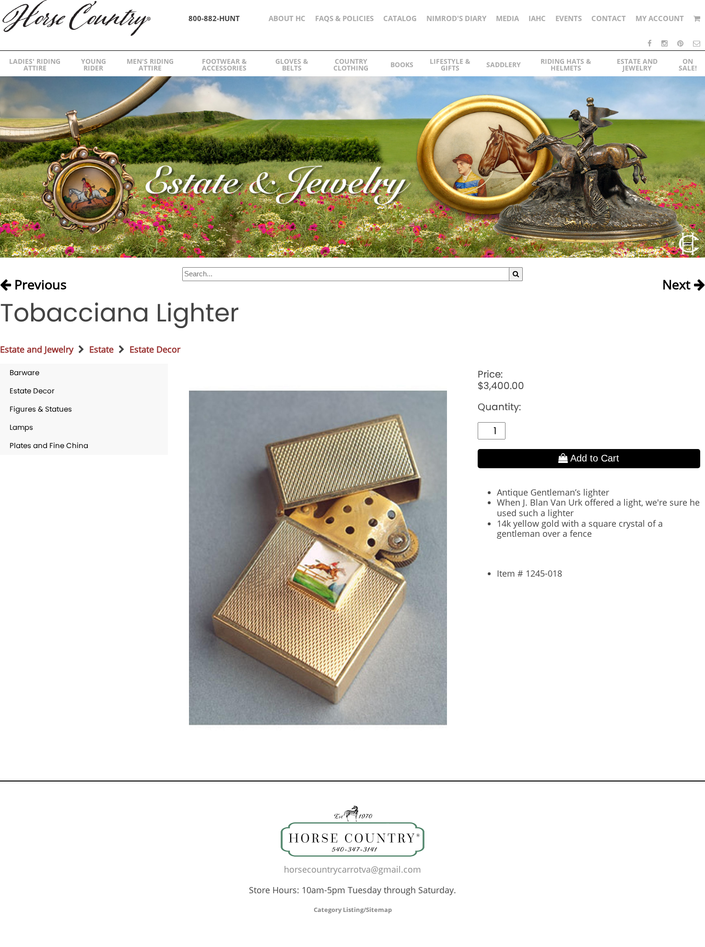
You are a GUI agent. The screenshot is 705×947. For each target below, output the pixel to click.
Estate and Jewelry (36, 349)
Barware (24, 372)
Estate (101, 349)
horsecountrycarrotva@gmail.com (352, 869)
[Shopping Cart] (697, 18)
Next (678, 285)
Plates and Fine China (49, 445)
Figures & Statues (41, 409)
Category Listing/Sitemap (353, 909)
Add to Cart (593, 458)
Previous (39, 285)
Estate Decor (154, 349)
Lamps (21, 427)
